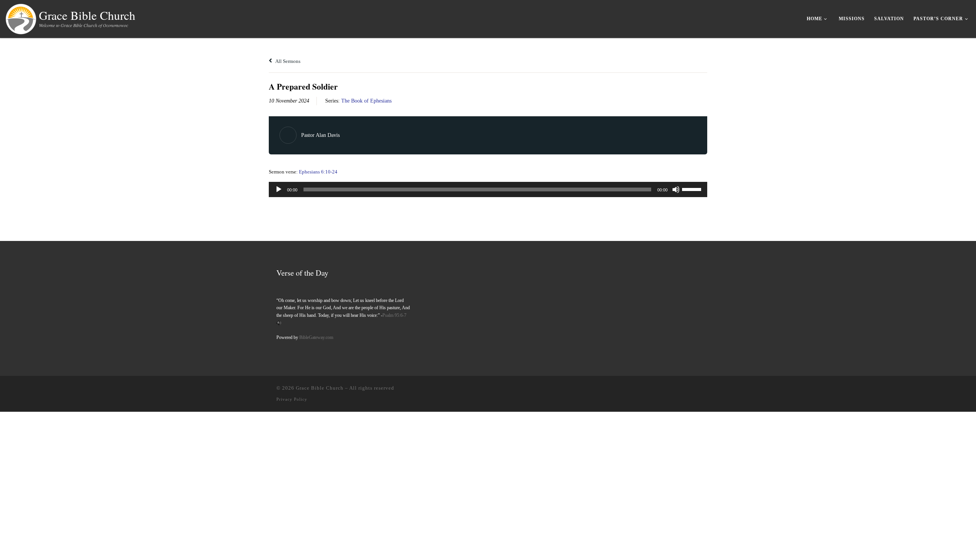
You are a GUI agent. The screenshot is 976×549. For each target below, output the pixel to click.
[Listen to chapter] (278, 322)
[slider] (692, 189)
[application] (488, 189)
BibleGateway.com (316, 337)
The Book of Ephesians (366, 101)
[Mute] (676, 189)
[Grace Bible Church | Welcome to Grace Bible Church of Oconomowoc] (21, 17)
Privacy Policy (291, 399)
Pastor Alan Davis (320, 135)
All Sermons (287, 61)
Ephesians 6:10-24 (318, 172)
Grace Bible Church (320, 388)
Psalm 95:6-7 (394, 315)
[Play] (279, 189)
